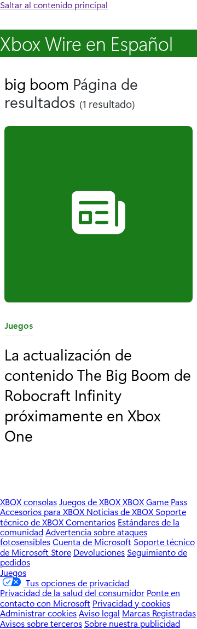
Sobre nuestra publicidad (132, 623)
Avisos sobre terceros (41, 623)
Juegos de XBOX (91, 501)
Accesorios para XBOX (43, 511)
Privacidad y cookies (131, 603)
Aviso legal (99, 613)
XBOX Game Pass (155, 501)
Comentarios (90, 522)
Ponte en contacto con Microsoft (90, 597)
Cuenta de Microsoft (92, 541)
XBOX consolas (28, 501)
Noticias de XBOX (120, 511)
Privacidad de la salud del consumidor (72, 592)
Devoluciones (99, 552)
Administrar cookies (38, 613)
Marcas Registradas (159, 613)
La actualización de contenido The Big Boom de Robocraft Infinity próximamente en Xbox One (97, 394)
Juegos (18, 327)
